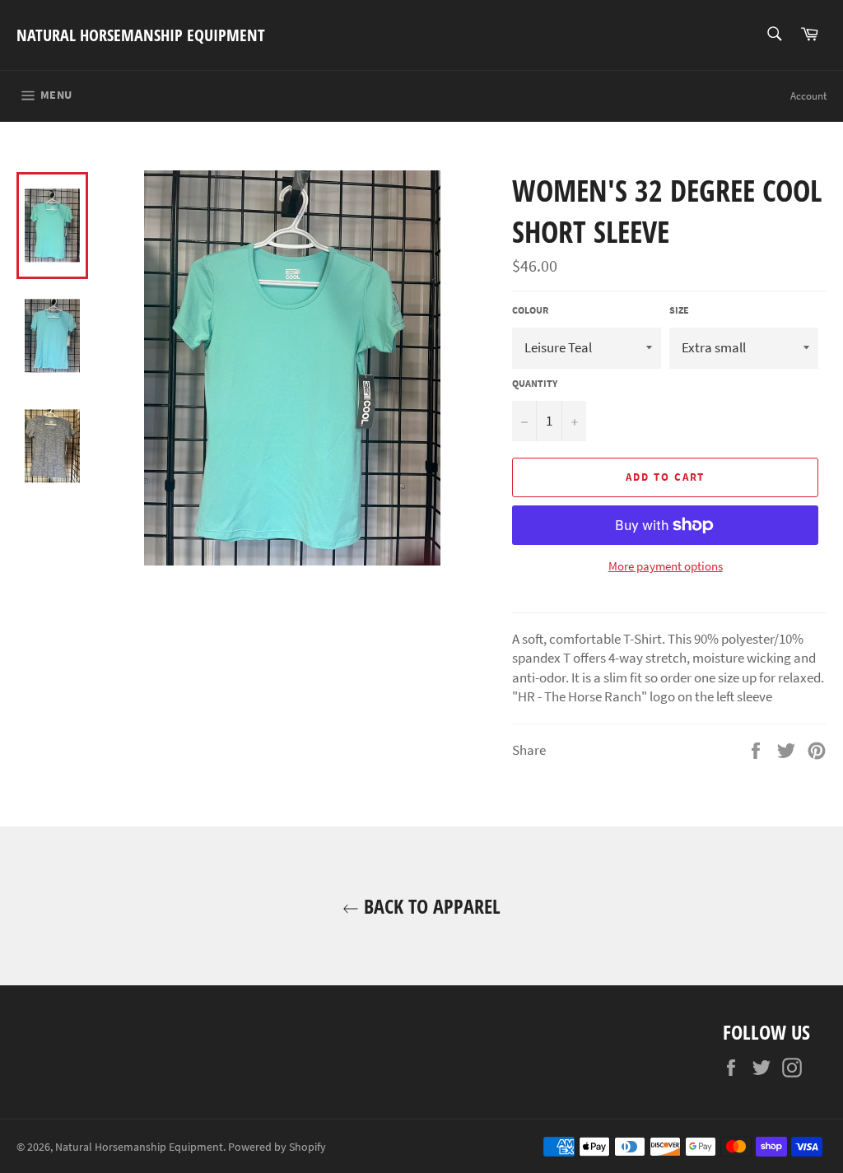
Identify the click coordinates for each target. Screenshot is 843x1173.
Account (808, 96)
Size (679, 310)
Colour (530, 310)
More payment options (665, 566)
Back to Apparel (430, 905)
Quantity (534, 383)
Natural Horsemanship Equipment (140, 35)
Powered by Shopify (277, 1147)
